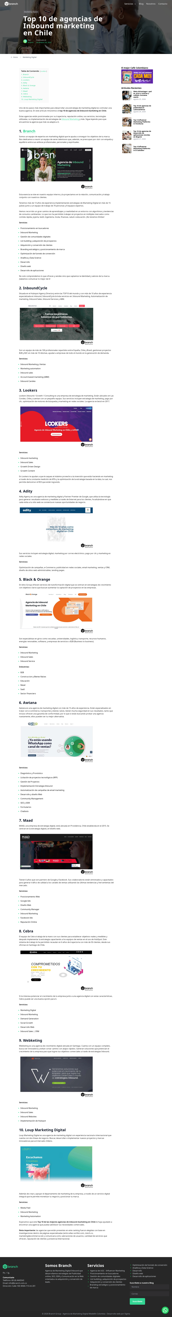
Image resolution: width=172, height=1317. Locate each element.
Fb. (4, 1272)
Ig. (8, 1272)
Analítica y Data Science (143, 1268)
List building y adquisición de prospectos (108, 1279)
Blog (141, 3)
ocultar (43, 71)
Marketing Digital (31, 12)
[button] (165, 1310)
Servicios (129, 3)
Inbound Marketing (70, 119)
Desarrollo (137, 1270)
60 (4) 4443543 (17, 1280)
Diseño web (138, 1273)
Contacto (162, 3)
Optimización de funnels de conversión (150, 1265)
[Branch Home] (11, 4)
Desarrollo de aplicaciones (144, 1276)
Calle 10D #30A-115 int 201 (23, 1286)
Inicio (15, 57)
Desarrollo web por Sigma (118, 1313)
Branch (29, 131)
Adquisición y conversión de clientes (106, 1282)
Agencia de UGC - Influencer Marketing (107, 1270)
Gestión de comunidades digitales (105, 1276)
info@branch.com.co (18, 1283)
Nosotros (151, 3)
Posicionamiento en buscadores (104, 1273)
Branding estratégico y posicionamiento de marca (107, 1286)
